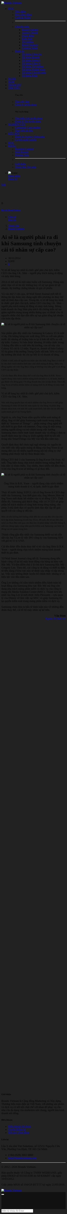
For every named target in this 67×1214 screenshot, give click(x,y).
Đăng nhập (14, 176)
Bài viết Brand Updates (11, 210)
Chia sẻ (12, 216)
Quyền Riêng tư (17, 1129)
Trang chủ (13, 225)
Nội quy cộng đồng (18, 1132)
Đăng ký (13, 179)
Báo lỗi (12, 219)
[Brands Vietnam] (11, 2)
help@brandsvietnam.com (22, 1158)
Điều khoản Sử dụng (19, 1126)
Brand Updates (16, 228)
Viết (3, 184)
